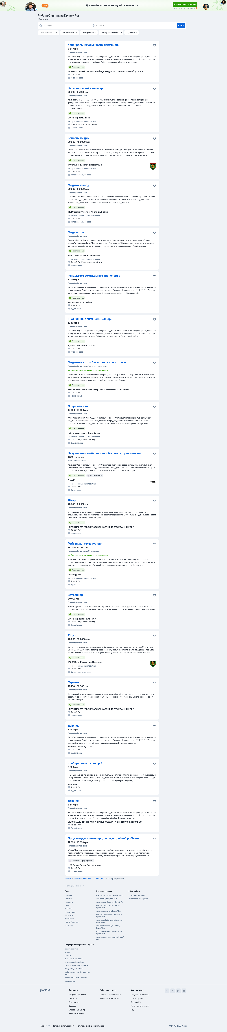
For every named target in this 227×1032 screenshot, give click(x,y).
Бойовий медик (78, 138)
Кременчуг (69, 925)
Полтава (68, 895)
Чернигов (68, 899)
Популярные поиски (73, 886)
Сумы (67, 905)
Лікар (72, 500)
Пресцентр (74, 1002)
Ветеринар (75, 595)
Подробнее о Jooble (77, 994)
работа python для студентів (76, 965)
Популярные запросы (140, 994)
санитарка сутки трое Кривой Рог (109, 895)
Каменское (69, 919)
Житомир (68, 909)
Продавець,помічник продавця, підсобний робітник (103, 838)
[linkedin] (178, 990)
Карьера (72, 1006)
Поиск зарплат (137, 998)
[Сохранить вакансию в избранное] (154, 45)
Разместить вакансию (185, 4)
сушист (68, 955)
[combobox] (45, 1025)
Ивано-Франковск (72, 922)
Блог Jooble (136, 1002)
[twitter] (172, 990)
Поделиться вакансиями (110, 994)
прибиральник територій (85, 763)
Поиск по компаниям (140, 1006)
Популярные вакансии (136, 895)
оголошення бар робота (74, 962)
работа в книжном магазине (76, 978)
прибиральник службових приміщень (93, 45)
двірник (73, 725)
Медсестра (76, 232)
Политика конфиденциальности (91, 1026)
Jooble (184, 1026)
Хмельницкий (70, 912)
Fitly (132, 1010)
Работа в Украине (76, 1013)
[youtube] (184, 990)
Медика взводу (78, 185)
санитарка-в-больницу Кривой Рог (109, 902)
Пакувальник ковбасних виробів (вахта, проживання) (104, 453)
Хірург (72, 635)
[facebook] (167, 990)
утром (67, 952)
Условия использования (63, 1026)
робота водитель (72, 949)
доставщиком (70, 981)
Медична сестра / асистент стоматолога (97, 362)
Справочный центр (77, 1010)
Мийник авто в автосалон (85, 543)
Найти (181, 25)
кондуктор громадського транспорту (94, 275)
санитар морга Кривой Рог (106, 899)
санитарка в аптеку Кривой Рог (108, 911)
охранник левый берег (73, 959)
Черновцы (69, 915)
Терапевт (74, 682)
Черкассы (69, 902)
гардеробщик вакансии (74, 969)
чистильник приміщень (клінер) (90, 319)
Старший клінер (79, 406)
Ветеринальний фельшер (85, 88)
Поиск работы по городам (138, 899)
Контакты (73, 998)
